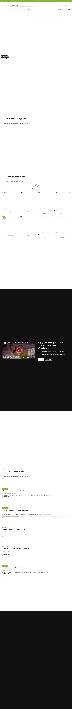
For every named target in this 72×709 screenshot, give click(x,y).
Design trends (6, 527)
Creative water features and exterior (14, 568)
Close (5, 192)
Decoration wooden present (43, 210)
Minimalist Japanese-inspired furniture (15, 491)
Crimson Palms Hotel (26, 209)
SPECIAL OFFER (59, 9)
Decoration (5, 565)
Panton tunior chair (26, 233)
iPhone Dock (7, 233)
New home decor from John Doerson (15, 510)
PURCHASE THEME (66, 9)
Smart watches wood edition (43, 234)
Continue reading (5, 496)
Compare (17, 214)
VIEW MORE (48, 359)
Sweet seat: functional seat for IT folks (15, 549)
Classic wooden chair (9, 209)
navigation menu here (19, 9)
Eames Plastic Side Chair (60, 210)
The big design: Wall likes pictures (14, 529)
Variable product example (59, 234)
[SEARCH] (32, 5)
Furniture (5, 508)
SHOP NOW (41, 359)
